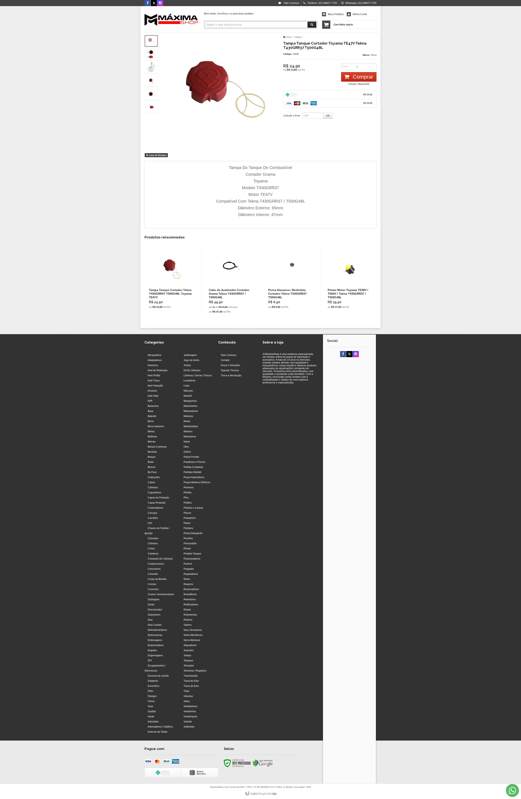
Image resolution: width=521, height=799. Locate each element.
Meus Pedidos (336, 14)
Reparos (188, 584)
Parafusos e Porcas (194, 462)
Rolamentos (190, 614)
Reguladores (191, 574)
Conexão (153, 574)
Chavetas (153, 538)
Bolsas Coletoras (157, 446)
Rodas (187, 609)
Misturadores (191, 411)
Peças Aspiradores (194, 477)
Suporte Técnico (230, 370)
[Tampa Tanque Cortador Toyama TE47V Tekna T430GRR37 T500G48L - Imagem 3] (151, 67)
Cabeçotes (154, 477)
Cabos (151, 482)
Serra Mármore (192, 640)
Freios (151, 701)
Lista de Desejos (157, 155)
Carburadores (155, 507)
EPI (150, 660)
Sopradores (190, 645)
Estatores (153, 680)
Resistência (190, 594)
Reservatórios (191, 589)
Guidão (152, 711)
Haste (151, 716)
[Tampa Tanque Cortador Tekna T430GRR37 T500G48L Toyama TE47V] (171, 279)
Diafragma (153, 599)
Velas (187, 701)
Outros (187, 451)
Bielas (151, 431)
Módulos (188, 416)
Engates (152, 650)
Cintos (151, 548)
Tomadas (189, 665)
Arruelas (152, 390)
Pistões (188, 502)
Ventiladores (190, 706)
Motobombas (191, 426)
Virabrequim (190, 716)
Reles (187, 579)
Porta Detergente (193, 533)
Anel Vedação (155, 385)
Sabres (188, 624)
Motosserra (190, 436)
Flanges (152, 696)
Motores (188, 431)
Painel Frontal (191, 456)
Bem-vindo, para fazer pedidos (229, 13)
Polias (187, 523)
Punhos (188, 563)
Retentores (190, 599)
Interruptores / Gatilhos (160, 726)
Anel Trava (154, 380)
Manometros (190, 406)
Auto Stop (153, 395)
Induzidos (153, 721)
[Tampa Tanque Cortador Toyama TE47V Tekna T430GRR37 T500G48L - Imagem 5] (151, 94)
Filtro (150, 691)
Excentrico (153, 686)
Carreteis (153, 518)
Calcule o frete (291, 115)
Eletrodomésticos (157, 630)
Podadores (190, 518)
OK (328, 115)
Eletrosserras (155, 635)
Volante (188, 721)
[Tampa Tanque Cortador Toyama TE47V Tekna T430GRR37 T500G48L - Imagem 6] (151, 107)
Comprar (362, 77)
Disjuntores (154, 614)
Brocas (151, 467)
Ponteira (188, 528)
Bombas (152, 451)
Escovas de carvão (158, 675)
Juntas (187, 365)
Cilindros (153, 543)
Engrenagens (155, 655)
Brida (151, 462)
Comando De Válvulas (160, 558)
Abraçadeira (154, 355)
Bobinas (152, 436)
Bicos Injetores (156, 426)
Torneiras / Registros (195, 670)
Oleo (186, 446)
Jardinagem (190, 355)
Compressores (156, 563)
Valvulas (188, 696)
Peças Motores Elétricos (197, 482)
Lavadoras (189, 380)
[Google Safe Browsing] (263, 763)
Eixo (150, 619)
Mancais (188, 390)
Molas (187, 421)
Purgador (189, 568)
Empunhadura (156, 645)
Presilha (188, 538)
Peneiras (189, 487)
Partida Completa (193, 467)
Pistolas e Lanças (193, 507)
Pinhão (188, 492)
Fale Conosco (291, 3)
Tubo (186, 691)
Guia (150, 706)
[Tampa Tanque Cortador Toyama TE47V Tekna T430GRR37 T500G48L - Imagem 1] (151, 41)
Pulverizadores (192, 558)
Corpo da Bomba (157, 579)
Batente (152, 416)
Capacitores (154, 492)
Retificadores (191, 604)
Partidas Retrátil (192, 472)
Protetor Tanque (192, 553)
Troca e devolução (231, 375)
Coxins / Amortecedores (161, 594)
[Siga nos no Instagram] (160, 3)
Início (289, 37)
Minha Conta (360, 14)
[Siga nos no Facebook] (147, 3)
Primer (187, 548)
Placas (187, 512)
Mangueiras (190, 401)
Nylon (187, 441)
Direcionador (155, 609)
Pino (186, 497)
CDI (150, 523)
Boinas (151, 441)
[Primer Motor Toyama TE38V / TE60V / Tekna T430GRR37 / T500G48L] (349, 279)
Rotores (188, 619)
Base (150, 411)
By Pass (152, 472)
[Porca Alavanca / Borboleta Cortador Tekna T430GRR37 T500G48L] (290, 279)
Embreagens (155, 640)
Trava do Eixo (191, 680)
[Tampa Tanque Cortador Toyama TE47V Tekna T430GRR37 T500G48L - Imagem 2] (151, 54)
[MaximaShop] (171, 19)
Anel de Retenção (157, 370)
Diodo (151, 604)
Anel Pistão (154, 375)
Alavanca (153, 365)
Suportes (189, 650)
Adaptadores (155, 360)
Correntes (153, 589)
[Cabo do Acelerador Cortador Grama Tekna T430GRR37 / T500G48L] (230, 282)
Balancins (153, 406)
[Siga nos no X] (154, 3)
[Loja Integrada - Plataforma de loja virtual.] (260, 794)
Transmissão (191, 675)
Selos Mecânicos (193, 635)
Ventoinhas (190, 711)
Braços (151, 456)
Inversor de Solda (157, 731)
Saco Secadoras (193, 630)
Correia (152, 584)
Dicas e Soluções (230, 365)
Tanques (188, 660)
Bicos (151, 421)
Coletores (153, 553)
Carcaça (152, 512)
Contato (225, 360)
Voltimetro (189, 726)
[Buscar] (312, 25)
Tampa (297, 37)
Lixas (186, 385)
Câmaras (153, 487)
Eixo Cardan (155, 624)
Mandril (188, 395)
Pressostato (190, 543)
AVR (150, 401)
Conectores (154, 568)
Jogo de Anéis (191, 360)
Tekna (373, 55)
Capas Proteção (157, 502)
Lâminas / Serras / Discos (198, 375)
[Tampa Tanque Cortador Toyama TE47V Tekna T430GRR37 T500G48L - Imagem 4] (151, 81)
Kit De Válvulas (192, 370)
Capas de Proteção (158, 497)
